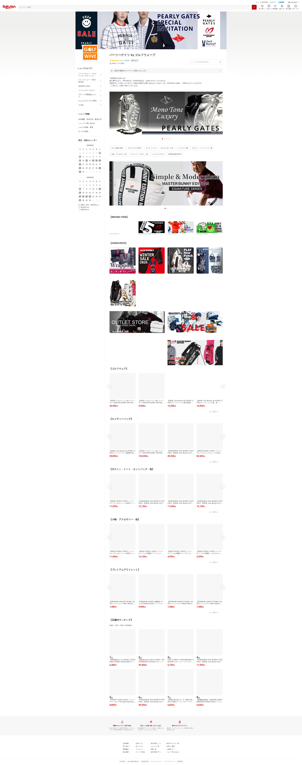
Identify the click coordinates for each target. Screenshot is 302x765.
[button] (293, 2)
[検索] (254, 7)
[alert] (166, 70)
